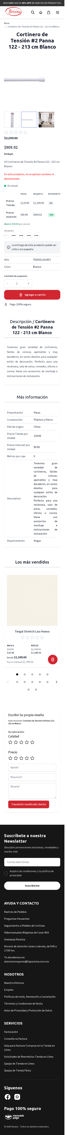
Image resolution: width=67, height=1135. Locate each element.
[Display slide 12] (36, 689)
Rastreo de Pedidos (15, 912)
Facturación (11, 1032)
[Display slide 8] (32, 682)
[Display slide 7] (25, 682)
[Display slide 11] (28, 689)
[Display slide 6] (17, 682)
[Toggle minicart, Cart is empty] (48, 12)
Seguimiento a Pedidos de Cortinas (24, 926)
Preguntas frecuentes (17, 919)
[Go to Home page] (13, 11)
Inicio (6, 23)
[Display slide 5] (47, 674)
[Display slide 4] (40, 674)
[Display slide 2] (25, 674)
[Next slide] (56, 682)
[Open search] (32, 12)
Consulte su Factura (15, 1039)
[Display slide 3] (32, 674)
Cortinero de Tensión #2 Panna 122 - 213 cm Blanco (33, 26)
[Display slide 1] (17, 674)
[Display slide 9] (40, 682)
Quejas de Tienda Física (17, 1070)
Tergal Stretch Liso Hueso (32, 631)
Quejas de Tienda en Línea (19, 1064)
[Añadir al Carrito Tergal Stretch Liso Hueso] (53, 659)
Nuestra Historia (14, 983)
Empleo (8, 990)
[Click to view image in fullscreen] (32, 79)
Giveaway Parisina (14, 939)
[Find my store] (41, 12)
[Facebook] (7, 1096)
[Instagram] (17, 1096)
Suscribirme (32, 886)
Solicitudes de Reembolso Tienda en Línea (28, 1057)
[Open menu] (57, 12)
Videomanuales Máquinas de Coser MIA (26, 933)
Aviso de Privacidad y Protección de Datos (28, 1010)
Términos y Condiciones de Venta (23, 1004)
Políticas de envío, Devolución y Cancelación (29, 997)
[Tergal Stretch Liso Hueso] (32, 600)
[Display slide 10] (47, 682)
